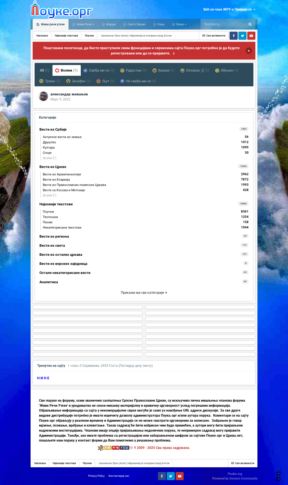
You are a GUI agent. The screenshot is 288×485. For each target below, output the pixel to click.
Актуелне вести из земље (146, 137)
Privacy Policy (96, 475)
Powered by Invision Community (234, 478)
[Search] (250, 24)
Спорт (146, 153)
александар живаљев (69, 94)
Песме (146, 222)
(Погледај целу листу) (136, 366)
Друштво (146, 142)
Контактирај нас (118, 475)
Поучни (146, 212)
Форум (111, 24)
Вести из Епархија (146, 179)
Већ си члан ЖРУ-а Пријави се (228, 9)
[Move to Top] (278, 473)
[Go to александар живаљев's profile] (43, 96)
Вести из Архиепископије (146, 174)
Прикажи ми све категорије (143, 293)
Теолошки (146, 217)
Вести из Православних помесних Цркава (146, 185)
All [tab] (44, 70)
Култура (146, 147)
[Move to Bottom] (278, 479)
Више (180, 24)
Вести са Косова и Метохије (146, 190)
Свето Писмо (136, 24)
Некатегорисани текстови (146, 227)
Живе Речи (84, 24)
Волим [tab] (69, 70)
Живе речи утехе (52, 24)
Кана (160, 24)
